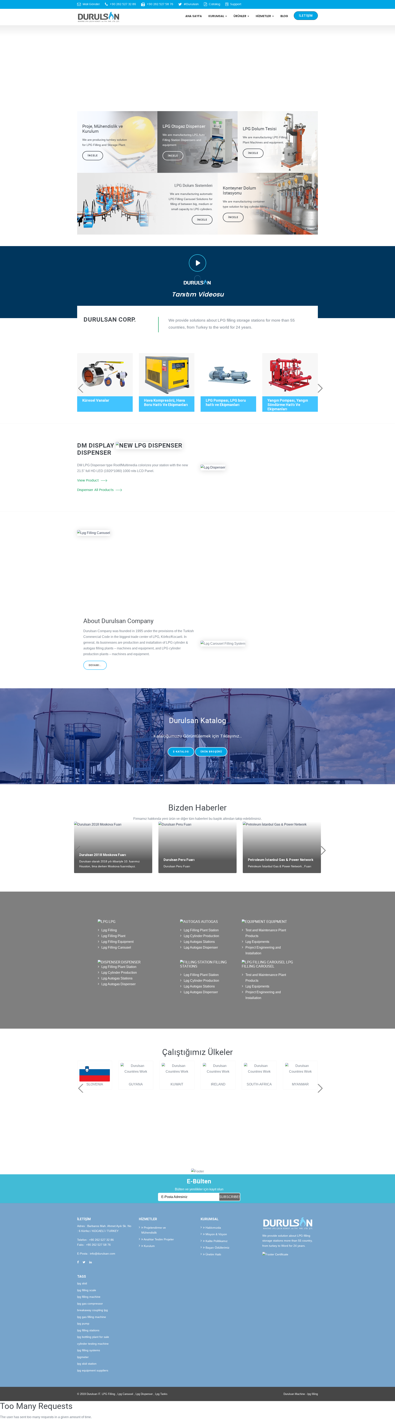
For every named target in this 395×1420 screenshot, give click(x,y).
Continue (217, 577)
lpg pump (83, 1323)
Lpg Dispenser (144, 1394)
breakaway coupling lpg (92, 1310)
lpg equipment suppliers (92, 1370)
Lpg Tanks (161, 1394)
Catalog (214, 4)
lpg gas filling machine (91, 1317)
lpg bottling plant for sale (93, 1337)
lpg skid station (86, 1363)
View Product (88, 480)
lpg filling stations (88, 1330)
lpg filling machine (88, 1296)
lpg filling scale (86, 1290)
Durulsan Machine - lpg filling (300, 1394)
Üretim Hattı (213, 1254)
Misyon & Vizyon (216, 1234)
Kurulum (149, 1246)
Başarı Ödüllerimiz (217, 1247)
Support (235, 4)
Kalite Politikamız (216, 1241)
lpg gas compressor (90, 1303)
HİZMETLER (264, 16)
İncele (253, 153)
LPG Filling (108, 1394)
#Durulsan (191, 4)
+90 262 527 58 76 (160, 4)
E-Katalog (181, 751)
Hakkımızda (213, 1227)
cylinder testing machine (93, 1343)
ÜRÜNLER (240, 16)
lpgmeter (83, 1357)
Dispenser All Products (95, 490)
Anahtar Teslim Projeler (158, 1239)
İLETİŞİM (306, 15)
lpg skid (82, 1283)
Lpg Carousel (125, 1394)
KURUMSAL (216, 16)
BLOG (284, 16)
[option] (197, 61)
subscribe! (229, 1197)
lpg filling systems (88, 1350)
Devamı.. (95, 665)
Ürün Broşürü (211, 751)
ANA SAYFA (193, 16)
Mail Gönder (91, 4)
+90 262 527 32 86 (123, 4)
